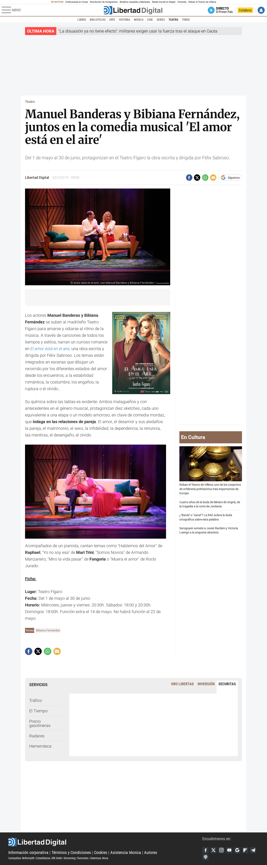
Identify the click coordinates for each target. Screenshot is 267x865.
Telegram (253, 850)
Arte (112, 19)
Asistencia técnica (125, 852)
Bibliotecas (98, 19)
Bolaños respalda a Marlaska (135, 2)
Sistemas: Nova (99, 858)
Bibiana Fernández (48, 630)
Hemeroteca (40, 746)
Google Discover (237, 850)
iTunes (205, 857)
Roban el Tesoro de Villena (202, 2)
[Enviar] (205, 177)
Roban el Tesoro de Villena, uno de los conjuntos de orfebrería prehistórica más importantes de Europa (210, 489)
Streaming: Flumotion (76, 858)
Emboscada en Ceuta (76, 2)
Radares (36, 735)
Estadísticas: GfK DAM (49, 858)
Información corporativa (28, 852)
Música (139, 19)
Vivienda (181, 2)
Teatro (173, 19)
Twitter (213, 850)
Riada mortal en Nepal (163, 2)
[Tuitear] (197, 177)
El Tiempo (38, 710)
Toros (186, 19)
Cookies (100, 852)
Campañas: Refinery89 (21, 858)
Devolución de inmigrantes (104, 2)
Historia (124, 19)
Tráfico (35, 700)
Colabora (245, 10)
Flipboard (245, 850)
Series (161, 19)
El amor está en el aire (49, 348)
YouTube (229, 850)
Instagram (221, 850)
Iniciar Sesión (261, 10)
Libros (81, 19)
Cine (150, 19)
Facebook (205, 850)
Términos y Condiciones (71, 852)
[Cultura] (133, 10)
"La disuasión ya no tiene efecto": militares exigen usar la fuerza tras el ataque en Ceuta (137, 31)
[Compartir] (189, 177)
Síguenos (234, 177)
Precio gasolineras (39, 723)
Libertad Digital (105, 842)
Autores (150, 852)
